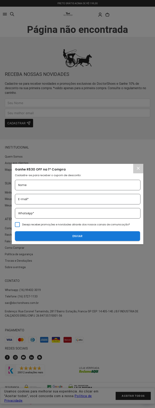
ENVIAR (77, 236)
